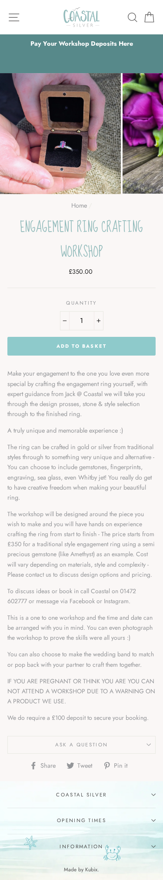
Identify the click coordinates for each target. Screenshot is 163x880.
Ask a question (81, 744)
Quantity (81, 302)
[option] (81, 44)
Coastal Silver (81, 794)
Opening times (81, 820)
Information (81, 846)
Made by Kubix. (81, 869)
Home (79, 205)
